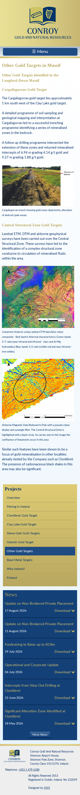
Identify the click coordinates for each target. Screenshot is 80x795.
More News (40, 734)
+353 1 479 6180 (28, 770)
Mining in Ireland (18, 506)
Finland (12, 577)
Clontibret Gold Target (22, 515)
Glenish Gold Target (20, 542)
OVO (47, 788)
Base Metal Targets (19, 560)
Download (62, 611)
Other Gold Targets (20, 551)
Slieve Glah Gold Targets (23, 533)
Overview (13, 497)
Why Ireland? (16, 568)
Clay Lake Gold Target (21, 524)
